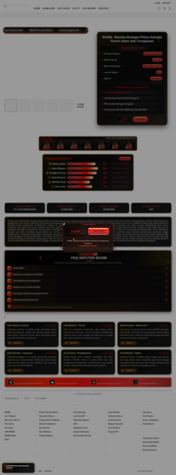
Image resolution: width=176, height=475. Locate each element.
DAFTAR (98, 231)
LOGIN (76, 231)
